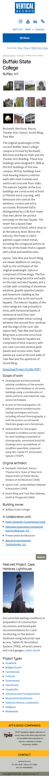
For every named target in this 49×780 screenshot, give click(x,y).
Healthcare (11, 685)
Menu (26, 38)
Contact (39, 29)
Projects (27, 48)
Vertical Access (24, 7)
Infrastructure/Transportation (22, 693)
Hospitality (11, 689)
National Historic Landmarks (21, 702)
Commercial (12, 671)
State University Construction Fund (25, 521)
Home (20, 48)
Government (12, 680)
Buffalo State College (39, 48)
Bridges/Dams (13, 667)
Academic (10, 663)
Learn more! (32, 650)
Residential (11, 711)
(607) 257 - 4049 (21, 29)
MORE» (35, 744)
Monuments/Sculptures (18, 698)
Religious (10, 707)
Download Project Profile (18, 369)
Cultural (10, 676)
